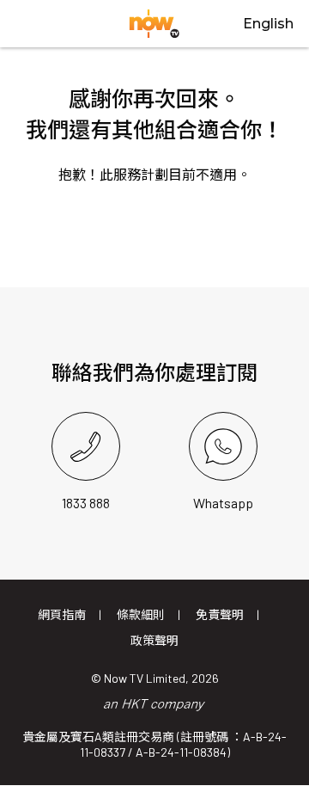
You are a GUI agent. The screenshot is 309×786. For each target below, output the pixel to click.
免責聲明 (220, 614)
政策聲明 (154, 640)
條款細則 (141, 614)
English (268, 23)
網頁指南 (62, 614)
